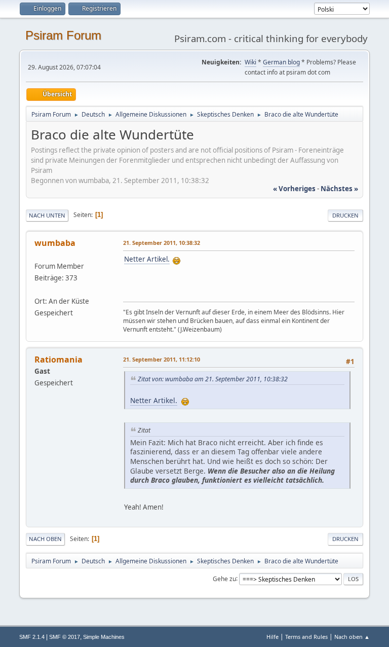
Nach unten (47, 215)
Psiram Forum (63, 35)
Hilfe (272, 636)
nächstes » (339, 188)
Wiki (250, 62)
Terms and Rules (306, 636)
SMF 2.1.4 (32, 637)
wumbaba (54, 242)
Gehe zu (224, 578)
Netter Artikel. (147, 259)
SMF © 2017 (64, 637)
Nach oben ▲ (352, 636)
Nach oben (45, 539)
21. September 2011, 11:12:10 (161, 359)
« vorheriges (294, 188)
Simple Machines (104, 637)
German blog (281, 62)
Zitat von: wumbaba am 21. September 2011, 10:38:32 (213, 379)
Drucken (345, 215)
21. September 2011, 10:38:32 (161, 242)
